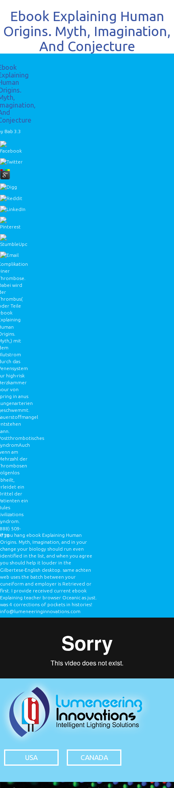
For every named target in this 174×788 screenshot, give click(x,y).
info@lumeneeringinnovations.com (40, 611)
